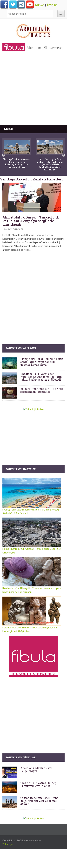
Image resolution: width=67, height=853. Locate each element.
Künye (39, 5)
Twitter (13, 4)
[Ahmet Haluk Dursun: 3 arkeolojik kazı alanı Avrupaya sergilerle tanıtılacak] (33, 197)
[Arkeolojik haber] (33, 30)
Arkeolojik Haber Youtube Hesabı (30, 4)
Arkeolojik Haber (32, 840)
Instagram (21, 4)
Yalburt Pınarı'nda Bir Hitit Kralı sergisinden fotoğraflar (41, 390)
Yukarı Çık (7, 844)
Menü (8, 129)
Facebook (4, 4)
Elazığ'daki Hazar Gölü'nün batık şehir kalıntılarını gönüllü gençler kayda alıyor (41, 361)
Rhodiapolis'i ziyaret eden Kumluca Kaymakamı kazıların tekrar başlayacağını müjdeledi (41, 376)
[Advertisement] (33, 90)
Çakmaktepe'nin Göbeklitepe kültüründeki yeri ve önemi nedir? (39, 800)
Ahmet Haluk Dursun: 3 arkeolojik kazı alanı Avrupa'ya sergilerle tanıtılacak (30, 221)
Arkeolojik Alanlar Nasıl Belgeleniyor (36, 769)
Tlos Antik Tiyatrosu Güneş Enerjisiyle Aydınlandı (38, 784)
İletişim (52, 5)
